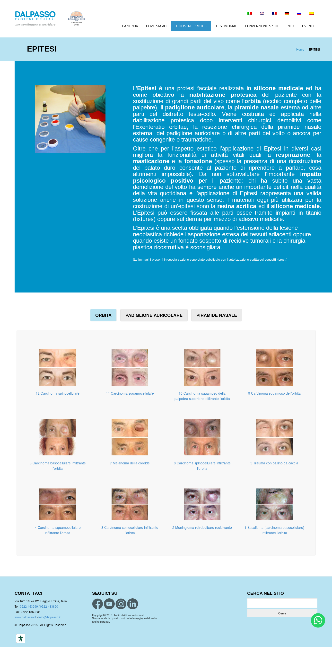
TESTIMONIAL (226, 26)
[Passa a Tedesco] (287, 14)
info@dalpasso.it (49, 617)
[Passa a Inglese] (262, 14)
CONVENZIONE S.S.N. (262, 26)
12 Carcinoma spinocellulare (57, 393)
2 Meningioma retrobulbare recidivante (202, 527)
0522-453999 (29, 606)
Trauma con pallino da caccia (275, 463)
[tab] (103, 315)
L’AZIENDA (130, 26)
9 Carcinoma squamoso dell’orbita (274, 393)
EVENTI (308, 26)
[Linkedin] (132, 603)
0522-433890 (49, 606)
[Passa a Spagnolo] (311, 14)
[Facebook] (97, 603)
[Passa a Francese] (274, 14)
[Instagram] (120, 603)
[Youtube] (109, 603)
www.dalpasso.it (25, 617)
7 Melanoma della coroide (130, 463)
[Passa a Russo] (299, 14)
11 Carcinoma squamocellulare (130, 393)
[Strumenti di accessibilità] (20, 638)
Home (300, 49)
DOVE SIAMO (156, 26)
